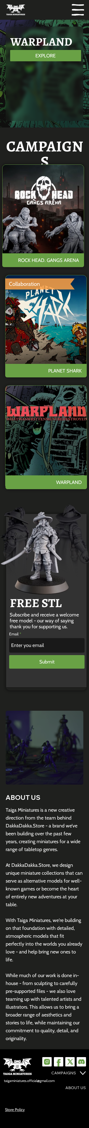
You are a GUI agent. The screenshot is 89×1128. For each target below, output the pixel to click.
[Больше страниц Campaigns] (83, 1073)
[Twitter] (70, 1061)
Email (14, 634)
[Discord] (81, 1061)
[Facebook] (58, 1061)
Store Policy (15, 1109)
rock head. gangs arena (48, 260)
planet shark (65, 370)
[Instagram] (47, 1061)
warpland (69, 482)
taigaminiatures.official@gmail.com (29, 1081)
